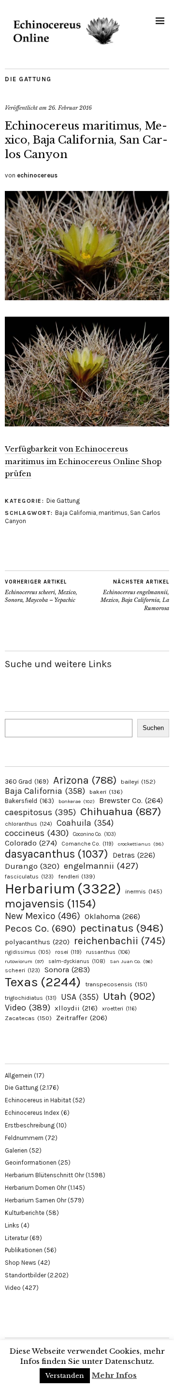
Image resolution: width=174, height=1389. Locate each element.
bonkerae (76, 801)
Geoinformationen (31, 1162)
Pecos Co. (40, 928)
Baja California (75, 512)
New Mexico (42, 915)
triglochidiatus (31, 997)
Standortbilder (25, 1275)
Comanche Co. (87, 843)
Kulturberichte (24, 1212)
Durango (32, 866)
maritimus (113, 512)
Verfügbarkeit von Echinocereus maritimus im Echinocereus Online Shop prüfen (83, 461)
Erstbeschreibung (30, 1125)
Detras (134, 855)
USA (80, 997)
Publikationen (24, 1250)
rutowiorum (24, 961)
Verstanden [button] (64, 1376)
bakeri (106, 792)
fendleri (76, 876)
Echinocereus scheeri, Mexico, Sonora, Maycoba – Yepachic (41, 591)
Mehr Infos (114, 1375)
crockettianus (141, 844)
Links (12, 1225)
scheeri (22, 970)
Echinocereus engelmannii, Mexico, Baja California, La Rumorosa (135, 595)
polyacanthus (37, 941)
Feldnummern (24, 1137)
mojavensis (50, 903)
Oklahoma (112, 916)
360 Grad (27, 781)
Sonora (67, 969)
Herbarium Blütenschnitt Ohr (44, 1175)
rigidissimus (28, 952)
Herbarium (63, 888)
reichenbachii (119, 941)
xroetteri (119, 1008)
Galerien (16, 1150)
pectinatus (121, 928)
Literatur (16, 1238)
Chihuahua (120, 811)
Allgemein (18, 1075)
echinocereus (37, 175)
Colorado (31, 843)
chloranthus (28, 823)
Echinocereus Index (32, 1112)
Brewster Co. (131, 800)
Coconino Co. (94, 834)
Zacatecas (28, 1018)
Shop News (20, 1262)
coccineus (37, 833)
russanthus (108, 952)
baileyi (138, 781)
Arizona (84, 780)
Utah (129, 996)
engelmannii (101, 866)
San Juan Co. (131, 961)
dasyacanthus (56, 854)
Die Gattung (28, 79)
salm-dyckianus (76, 961)
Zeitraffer (81, 1018)
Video (27, 1008)
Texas (43, 982)
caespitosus (40, 812)
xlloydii (76, 1008)
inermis (143, 891)
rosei (68, 952)
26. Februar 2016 (70, 107)
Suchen (153, 727)
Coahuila (85, 823)
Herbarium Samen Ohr (35, 1200)
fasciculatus (29, 876)
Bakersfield (29, 800)
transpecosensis (116, 984)
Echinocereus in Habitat (38, 1100)
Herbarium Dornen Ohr (35, 1187)
